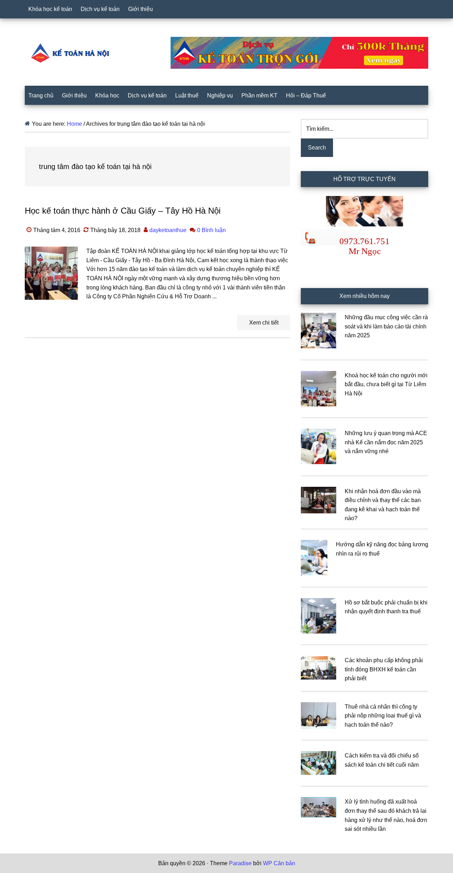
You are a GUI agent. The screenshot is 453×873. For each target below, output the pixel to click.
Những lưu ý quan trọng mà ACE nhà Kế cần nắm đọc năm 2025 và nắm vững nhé (386, 442)
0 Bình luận (211, 230)
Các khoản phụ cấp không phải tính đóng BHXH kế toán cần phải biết (384, 669)
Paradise (240, 863)
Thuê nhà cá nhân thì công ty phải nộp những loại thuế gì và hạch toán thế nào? (383, 716)
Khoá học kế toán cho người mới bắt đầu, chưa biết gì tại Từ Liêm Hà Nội (386, 384)
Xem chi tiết (264, 323)
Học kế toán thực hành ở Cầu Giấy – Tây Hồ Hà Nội (122, 210)
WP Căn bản (279, 863)
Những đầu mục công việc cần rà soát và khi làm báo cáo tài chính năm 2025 (386, 326)
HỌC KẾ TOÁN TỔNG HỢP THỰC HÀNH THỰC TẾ (72, 53)
